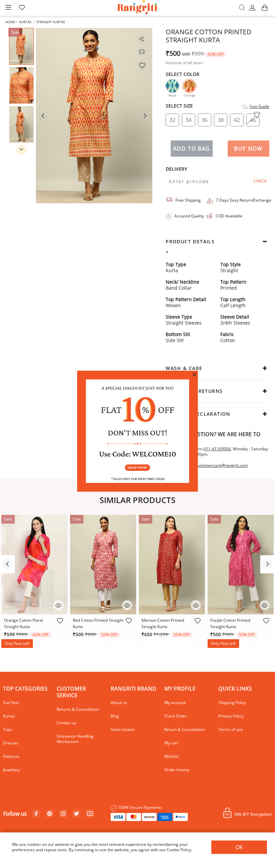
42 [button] (237, 120)
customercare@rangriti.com (221, 465)
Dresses (10, 743)
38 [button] (221, 120)
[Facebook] (36, 814)
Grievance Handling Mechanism (75, 738)
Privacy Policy (230, 716)
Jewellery (11, 770)
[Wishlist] (142, 65)
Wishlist (171, 756)
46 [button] (253, 120)
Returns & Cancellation (78, 709)
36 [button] (205, 120)
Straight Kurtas (50, 21)
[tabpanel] (94, 115)
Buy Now (248, 148)
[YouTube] (90, 814)
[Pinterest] (49, 814)
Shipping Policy (232, 702)
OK (239, 847)
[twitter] (76, 814)
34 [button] (188, 120)
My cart (171, 743)
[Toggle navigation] (8, 8)
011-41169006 (217, 449)
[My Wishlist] (22, 8)
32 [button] (172, 120)
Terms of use (230, 729)
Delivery (176, 169)
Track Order (175, 716)
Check (260, 181)
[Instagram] (63, 814)
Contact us (66, 723)
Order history (176, 770)
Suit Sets (11, 702)
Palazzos (11, 756)
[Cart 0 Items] (264, 11)
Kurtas (25, 21)
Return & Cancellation (184, 729)
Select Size (179, 106)
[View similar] (142, 52)
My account (175, 702)
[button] (253, 8)
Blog (115, 716)
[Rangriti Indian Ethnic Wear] (137, 7)
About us (119, 702)
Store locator (123, 729)
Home (10, 21)
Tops (7, 729)
